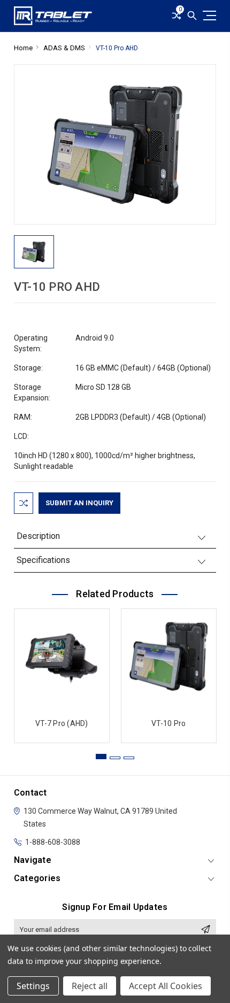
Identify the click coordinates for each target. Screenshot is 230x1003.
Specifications (43, 560)
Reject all (90, 986)
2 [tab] (115, 758)
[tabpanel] (61, 673)
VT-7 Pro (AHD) (61, 723)
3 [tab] (129, 758)
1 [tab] (101, 756)
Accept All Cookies (165, 986)
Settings (33, 986)
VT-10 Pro (168, 723)
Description (38, 536)
